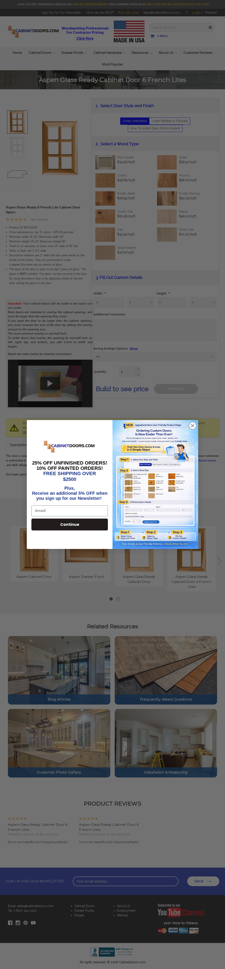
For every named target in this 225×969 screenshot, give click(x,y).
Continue (69, 524)
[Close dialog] (192, 426)
